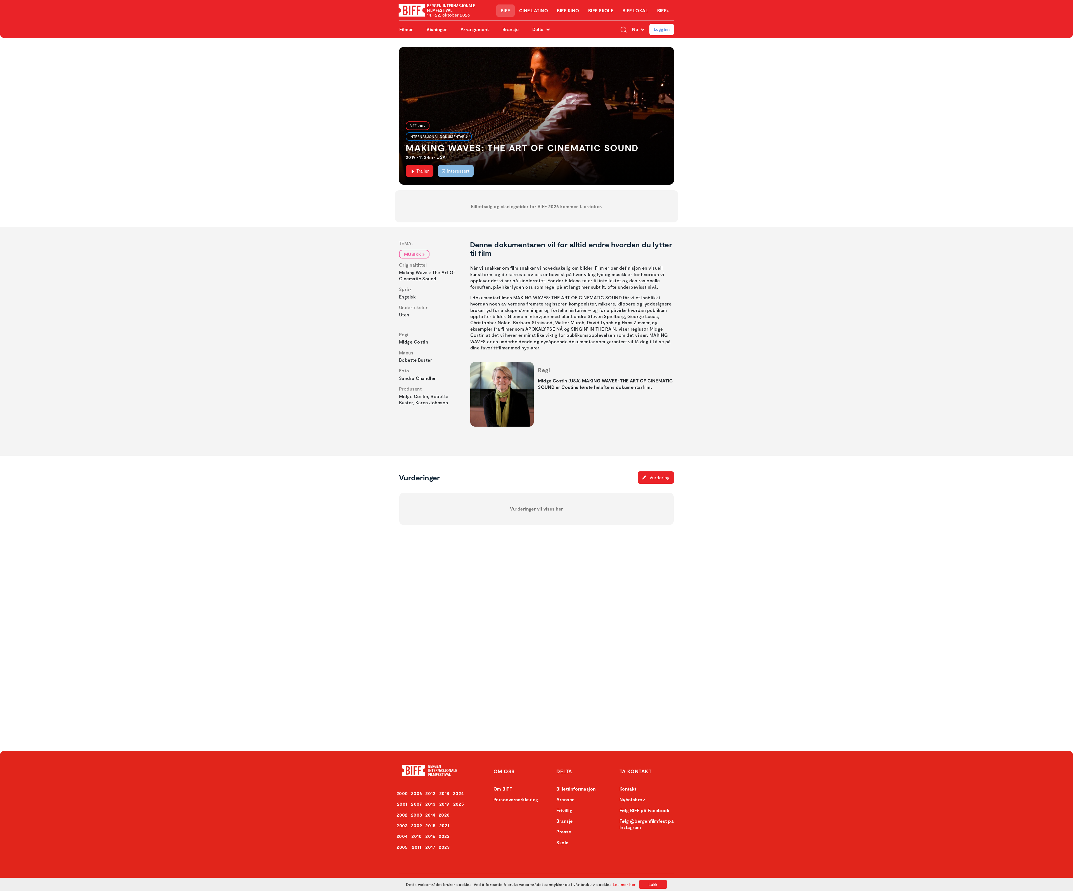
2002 (402, 814)
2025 (458, 804)
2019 (444, 804)
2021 (444, 825)
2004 (402, 836)
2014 (430, 814)
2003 (402, 825)
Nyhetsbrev (632, 799)
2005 (402, 847)
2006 (416, 793)
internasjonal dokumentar (437, 136)
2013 (430, 804)
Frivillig (564, 810)
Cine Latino (533, 10)
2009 (416, 825)
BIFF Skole (601, 10)
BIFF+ (663, 10)
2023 (444, 847)
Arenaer (565, 799)
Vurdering (659, 477)
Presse (563, 831)
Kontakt (628, 788)
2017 (430, 847)
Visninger (436, 29)
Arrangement (474, 29)
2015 (430, 825)
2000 (402, 793)
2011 (416, 847)
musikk (412, 254)
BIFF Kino (568, 10)
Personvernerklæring (515, 799)
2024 (458, 793)
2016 (430, 836)
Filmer (406, 29)
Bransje (510, 29)
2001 (402, 804)
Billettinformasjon (575, 788)
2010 (416, 836)
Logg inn (662, 29)
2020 (444, 814)
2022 (444, 836)
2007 (416, 804)
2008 (416, 814)
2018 (444, 793)
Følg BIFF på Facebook (644, 810)
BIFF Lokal (635, 10)
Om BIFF (502, 788)
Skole (562, 842)
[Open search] (623, 29)
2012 (430, 793)
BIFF (505, 10)
